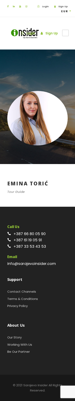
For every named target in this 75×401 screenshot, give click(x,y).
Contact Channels (21, 291)
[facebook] (8, 6)
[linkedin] (14, 6)
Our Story (14, 337)
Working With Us (19, 344)
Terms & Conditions (22, 299)
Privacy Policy (17, 306)
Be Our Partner (18, 351)
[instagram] (26, 6)
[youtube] (20, 6)
